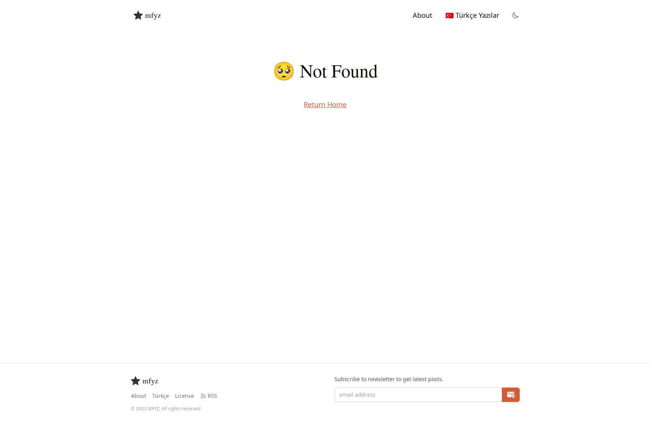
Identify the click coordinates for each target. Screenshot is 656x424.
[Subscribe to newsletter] (511, 395)
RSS (212, 395)
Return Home (325, 104)
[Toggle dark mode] (515, 15)
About (138, 395)
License (184, 395)
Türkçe (160, 395)
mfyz (153, 15)
